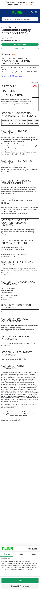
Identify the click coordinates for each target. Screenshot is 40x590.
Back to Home (20, 48)
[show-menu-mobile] (2, 12)
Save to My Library (20, 44)
